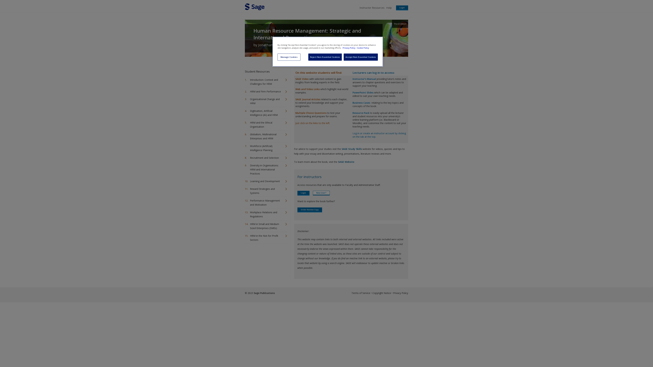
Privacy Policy (349, 48)
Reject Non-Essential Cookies (325, 57)
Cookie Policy (363, 48)
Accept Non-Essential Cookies (361, 57)
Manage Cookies (289, 57)
